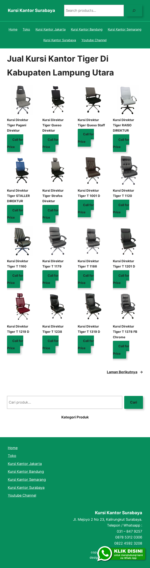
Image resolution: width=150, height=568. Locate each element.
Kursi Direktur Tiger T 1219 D (18, 329)
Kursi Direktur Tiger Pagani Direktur (17, 125)
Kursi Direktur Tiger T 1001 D (89, 193)
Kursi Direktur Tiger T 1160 (17, 263)
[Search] (134, 10)
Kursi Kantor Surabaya (31, 10)
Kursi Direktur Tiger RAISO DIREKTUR (123, 125)
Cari (133, 402)
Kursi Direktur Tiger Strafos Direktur (53, 195)
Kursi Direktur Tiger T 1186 (88, 263)
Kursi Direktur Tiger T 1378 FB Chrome (125, 331)
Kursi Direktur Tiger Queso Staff (91, 122)
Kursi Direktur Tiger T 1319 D (89, 329)
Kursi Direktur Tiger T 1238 (53, 329)
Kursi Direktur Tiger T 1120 (123, 193)
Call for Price (15, 143)
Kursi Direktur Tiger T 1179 (53, 263)
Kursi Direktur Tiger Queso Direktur (53, 125)
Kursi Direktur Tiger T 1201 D (124, 263)
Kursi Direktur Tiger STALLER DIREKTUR (18, 195)
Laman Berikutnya (125, 372)
